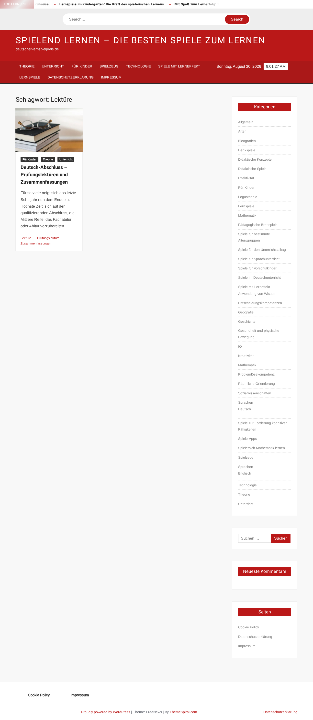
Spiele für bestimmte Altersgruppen (254, 237)
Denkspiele (246, 150)
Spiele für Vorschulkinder (257, 268)
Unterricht (53, 66)
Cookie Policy (248, 627)
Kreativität (246, 356)
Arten (242, 131)
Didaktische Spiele (252, 169)
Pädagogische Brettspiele (258, 225)
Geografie (246, 312)
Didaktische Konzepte (255, 159)
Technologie (138, 66)
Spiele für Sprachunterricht (258, 259)
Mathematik (247, 215)
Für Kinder (81, 66)
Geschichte (247, 321)
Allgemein (245, 122)
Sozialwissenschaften (254, 393)
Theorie (26, 66)
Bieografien (247, 141)
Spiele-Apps (247, 439)
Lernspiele (29, 77)
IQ (240, 346)
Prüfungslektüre (48, 238)
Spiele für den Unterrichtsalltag (262, 250)
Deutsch (244, 409)
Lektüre (26, 238)
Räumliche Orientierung (256, 384)
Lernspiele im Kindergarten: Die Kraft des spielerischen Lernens (103, 4)
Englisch (244, 473)
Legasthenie (247, 197)
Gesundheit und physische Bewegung (258, 334)
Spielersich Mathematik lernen (261, 448)
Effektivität (246, 178)
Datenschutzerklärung (70, 77)
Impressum (111, 77)
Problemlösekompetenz (256, 374)
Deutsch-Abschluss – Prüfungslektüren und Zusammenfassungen (44, 175)
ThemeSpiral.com (183, 712)
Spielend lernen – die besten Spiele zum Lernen (140, 40)
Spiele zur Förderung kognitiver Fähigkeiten (262, 426)
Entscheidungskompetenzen (260, 303)
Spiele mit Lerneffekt (179, 66)
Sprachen (245, 402)
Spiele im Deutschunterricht (259, 277)
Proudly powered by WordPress (105, 712)
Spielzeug (109, 66)
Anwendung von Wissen (256, 294)
